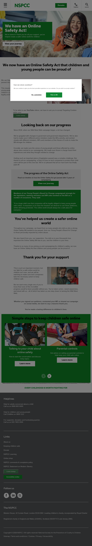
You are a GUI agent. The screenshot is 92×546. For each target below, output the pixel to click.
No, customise (36, 94)
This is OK (54, 95)
